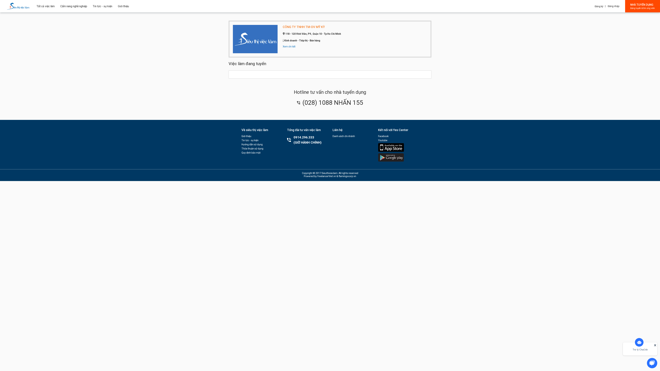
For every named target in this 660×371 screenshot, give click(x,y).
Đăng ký (599, 6)
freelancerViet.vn (326, 176)
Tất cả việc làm (46, 6)
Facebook (383, 136)
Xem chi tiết (289, 46)
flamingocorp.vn (347, 176)
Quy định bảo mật (251, 152)
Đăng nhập (613, 6)
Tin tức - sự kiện (102, 6)
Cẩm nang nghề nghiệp (73, 6)
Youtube (382, 140)
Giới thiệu (123, 6)
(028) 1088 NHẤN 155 (332, 102)
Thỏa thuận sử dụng (252, 148)
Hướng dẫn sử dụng (252, 144)
